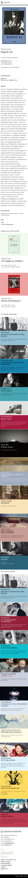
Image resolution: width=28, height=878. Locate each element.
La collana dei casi (5, 61)
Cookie (8, 861)
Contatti (3, 867)
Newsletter (4, 869)
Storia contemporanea (7, 224)
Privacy (3, 861)
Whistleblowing (5, 863)
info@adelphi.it (10, 843)
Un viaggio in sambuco (12, 261)
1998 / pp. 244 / (9, 79)
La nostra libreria (6, 865)
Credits (25, 876)
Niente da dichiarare (11, 301)
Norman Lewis (6, 49)
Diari (2, 222)
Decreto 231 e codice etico (8, 859)
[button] (21, 45)
